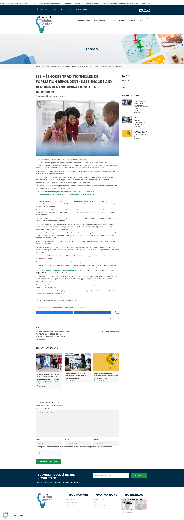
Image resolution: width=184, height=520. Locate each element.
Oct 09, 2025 (42, 386)
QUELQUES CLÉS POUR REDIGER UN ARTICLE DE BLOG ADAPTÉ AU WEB (106, 375)
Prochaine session (70, 505)
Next (115, 328)
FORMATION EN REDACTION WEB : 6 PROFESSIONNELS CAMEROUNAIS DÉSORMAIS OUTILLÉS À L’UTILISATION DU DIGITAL (48, 379)
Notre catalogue (70, 499)
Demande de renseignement (102, 505)
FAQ (94, 502)
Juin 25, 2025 (100, 381)
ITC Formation (52, 96)
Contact (131, 21)
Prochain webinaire (71, 502)
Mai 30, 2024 (41, 96)
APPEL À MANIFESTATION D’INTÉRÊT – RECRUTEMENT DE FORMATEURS (77, 375)
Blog (141, 21)
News (124, 87)
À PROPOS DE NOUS (83, 21)
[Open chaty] (5, 515)
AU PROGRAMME (100, 21)
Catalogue (125, 84)
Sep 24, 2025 (71, 381)
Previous (41, 328)
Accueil (38, 66)
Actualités (46, 66)
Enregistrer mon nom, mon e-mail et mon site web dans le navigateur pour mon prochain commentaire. (77, 447)
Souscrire (138, 475)
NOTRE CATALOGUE (117, 21)
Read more (128, 512)
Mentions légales (98, 499)
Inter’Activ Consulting (99, 508)
